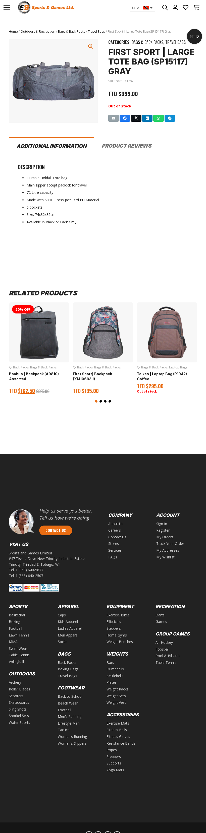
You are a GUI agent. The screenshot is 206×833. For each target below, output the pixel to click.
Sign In (161, 523)
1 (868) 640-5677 (29, 569)
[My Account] (175, 7)
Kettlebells (115, 675)
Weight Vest (116, 702)
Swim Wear (18, 648)
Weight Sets (116, 695)
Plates (112, 682)
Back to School (70, 696)
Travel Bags (96, 31)
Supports (114, 763)
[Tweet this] (136, 118)
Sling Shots (18, 709)
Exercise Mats (118, 723)
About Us (115, 523)
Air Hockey (164, 642)
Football (15, 628)
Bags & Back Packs (71, 31)
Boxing (14, 621)
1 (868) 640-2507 (29, 575)
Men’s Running (69, 716)
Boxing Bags (68, 669)
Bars (110, 662)
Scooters (16, 695)
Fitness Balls (117, 729)
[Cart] (196, 7)
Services (115, 550)
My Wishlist (165, 557)
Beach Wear (68, 703)
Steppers (114, 628)
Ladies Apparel (70, 628)
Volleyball (16, 661)
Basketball (17, 615)
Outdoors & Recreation (38, 31)
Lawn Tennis (19, 635)
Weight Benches (120, 641)
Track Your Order (170, 543)
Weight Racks (117, 689)
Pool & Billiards (168, 655)
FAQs (112, 557)
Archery (15, 682)
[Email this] (113, 118)
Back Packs (21, 367)
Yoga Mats (115, 769)
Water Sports (19, 722)
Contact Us (117, 537)
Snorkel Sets (19, 715)
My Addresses (167, 550)
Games (161, 621)
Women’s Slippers (72, 743)
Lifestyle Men (69, 723)
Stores (113, 543)
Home (13, 31)
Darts (160, 615)
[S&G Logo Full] (46, 7)
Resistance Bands (121, 743)
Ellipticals (114, 621)
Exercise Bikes (118, 615)
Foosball (162, 649)
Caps (62, 615)
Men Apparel (68, 635)
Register (163, 530)
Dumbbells (115, 669)
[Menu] (7, 7)
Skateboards (19, 702)
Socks (62, 641)
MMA (13, 641)
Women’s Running (72, 736)
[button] (96, 401)
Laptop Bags (178, 367)
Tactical (64, 729)
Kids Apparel (68, 621)
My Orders (164, 537)
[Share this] (125, 118)
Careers (114, 530)
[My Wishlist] (186, 7)
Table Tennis (19, 655)
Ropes (112, 749)
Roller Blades (19, 689)
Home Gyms (117, 635)
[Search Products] (165, 7)
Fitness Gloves (118, 736)
